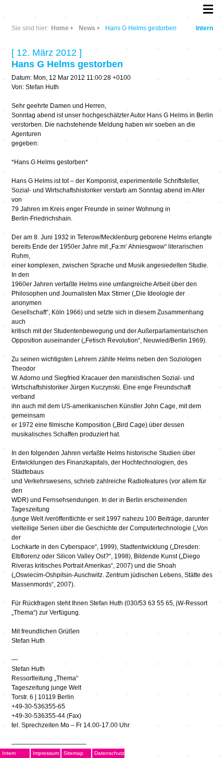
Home (60, 28)
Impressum (46, 753)
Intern (204, 28)
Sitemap (73, 753)
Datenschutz (109, 753)
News (87, 28)
